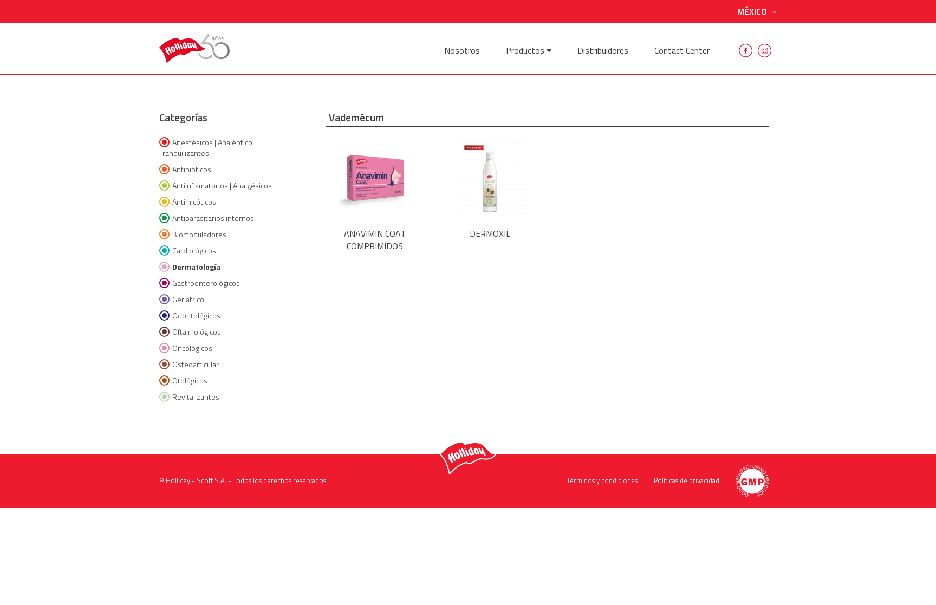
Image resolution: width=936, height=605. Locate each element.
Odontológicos (196, 315)
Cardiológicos (194, 250)
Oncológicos (192, 348)
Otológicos (189, 380)
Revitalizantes (195, 396)
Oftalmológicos (196, 331)
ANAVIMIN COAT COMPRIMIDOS (375, 236)
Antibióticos (191, 169)
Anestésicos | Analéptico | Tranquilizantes (207, 147)
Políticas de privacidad (686, 480)
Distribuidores (602, 50)
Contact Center (682, 50)
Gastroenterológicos (206, 283)
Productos (526, 50)
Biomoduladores (199, 234)
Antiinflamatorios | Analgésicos (222, 185)
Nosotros (462, 50)
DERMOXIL (490, 233)
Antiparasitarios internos (213, 218)
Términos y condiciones (602, 480)
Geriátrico (188, 299)
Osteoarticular (195, 364)
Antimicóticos (194, 201)
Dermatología (196, 266)
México (752, 11)
